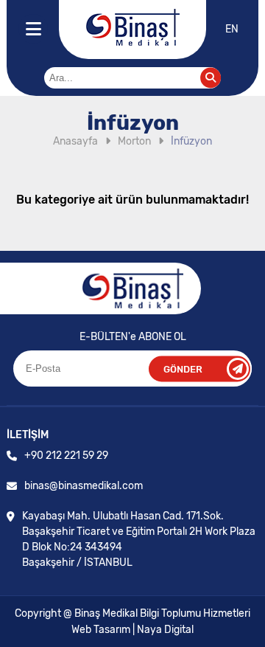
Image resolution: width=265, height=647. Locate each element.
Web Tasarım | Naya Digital (132, 629)
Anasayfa (75, 141)
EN (232, 29)
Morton (134, 141)
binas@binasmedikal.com (83, 486)
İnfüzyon (191, 141)
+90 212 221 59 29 (66, 455)
